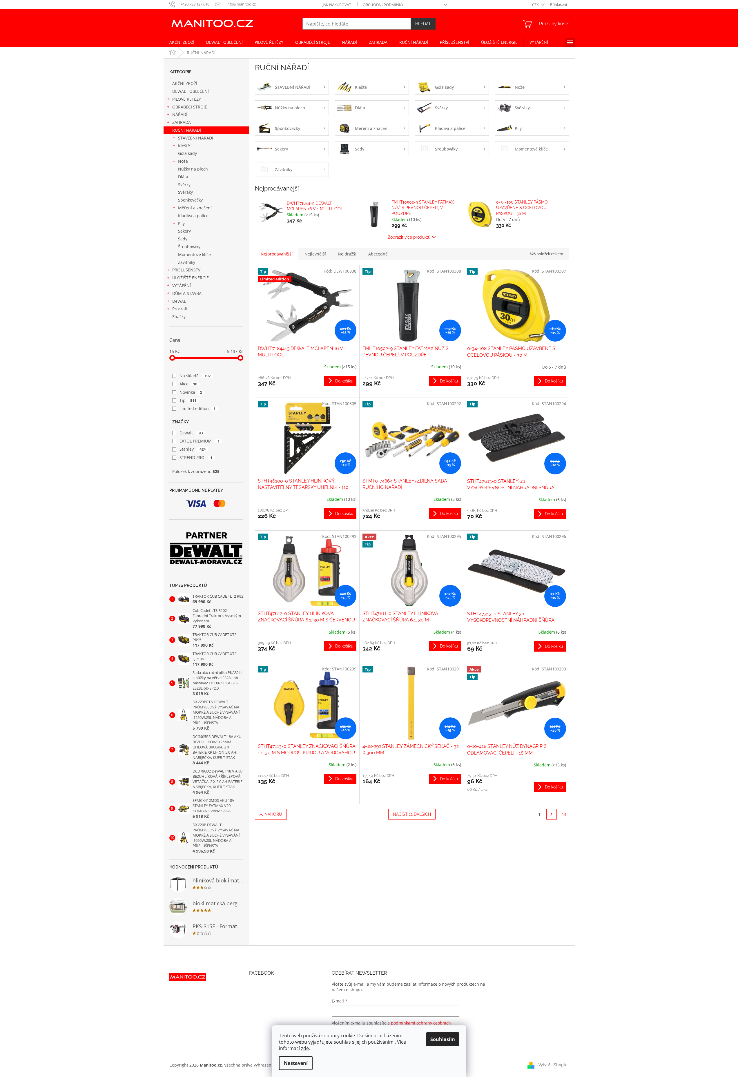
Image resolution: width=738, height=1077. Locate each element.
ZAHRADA (181, 122)
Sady (182, 239)
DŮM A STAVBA (187, 293)
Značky (179, 316)
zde (305, 1048)
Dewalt (191, 433)
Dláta (183, 177)
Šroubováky (189, 246)
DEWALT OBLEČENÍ (190, 91)
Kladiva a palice (193, 215)
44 (563, 814)
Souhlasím (442, 1039)
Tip (188, 400)
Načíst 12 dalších (412, 814)
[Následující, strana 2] (551, 814)
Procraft (180, 308)
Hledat (423, 23)
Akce (188, 384)
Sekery (184, 231)
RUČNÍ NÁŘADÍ (186, 130)
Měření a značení (195, 208)
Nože (183, 161)
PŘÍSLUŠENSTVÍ (187, 270)
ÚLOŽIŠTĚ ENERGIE (190, 277)
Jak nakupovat (337, 4)
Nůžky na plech (193, 169)
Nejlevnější (315, 254)
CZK (536, 4)
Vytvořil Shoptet (553, 1064)
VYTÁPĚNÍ (181, 285)
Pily (181, 223)
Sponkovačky (190, 200)
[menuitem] (182, 42)
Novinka (190, 392)
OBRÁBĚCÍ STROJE (189, 107)
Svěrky (184, 184)
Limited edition (197, 408)
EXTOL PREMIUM (199, 441)
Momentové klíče (194, 254)
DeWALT (180, 301)
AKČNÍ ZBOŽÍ (184, 83)
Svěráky (185, 192)
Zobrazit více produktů (409, 237)
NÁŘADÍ (179, 114)
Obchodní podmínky (383, 4)
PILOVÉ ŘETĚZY (186, 99)
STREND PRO (196, 457)
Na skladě (195, 375)
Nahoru (273, 814)
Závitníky (186, 262)
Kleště (184, 145)
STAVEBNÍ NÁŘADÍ (195, 138)
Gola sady (187, 153)
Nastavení (296, 1063)
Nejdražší (347, 254)
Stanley (192, 449)
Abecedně (378, 254)
